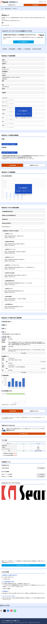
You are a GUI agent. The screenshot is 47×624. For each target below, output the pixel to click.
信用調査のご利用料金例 (10, 453)
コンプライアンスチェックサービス (21, 622)
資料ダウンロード (12, 5)
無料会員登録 (35, 5)
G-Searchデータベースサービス (23, 565)
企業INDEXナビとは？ (34, 165)
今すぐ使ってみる (24, 433)
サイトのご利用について (5, 418)
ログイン (41, 1)
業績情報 (19, 49)
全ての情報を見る (22, 111)
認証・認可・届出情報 (37, 49)
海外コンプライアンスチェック (34, 622)
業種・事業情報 (12, 49)
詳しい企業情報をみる (23, 42)
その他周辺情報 (27, 49)
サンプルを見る (41, 468)
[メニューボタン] (45, 2)
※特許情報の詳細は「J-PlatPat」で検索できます (11, 334)
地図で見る (4, 79)
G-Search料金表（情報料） (10, 455)
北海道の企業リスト (8, 8)
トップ (2, 8)
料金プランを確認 (6, 588)
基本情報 (5, 49)
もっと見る (24, 353)
